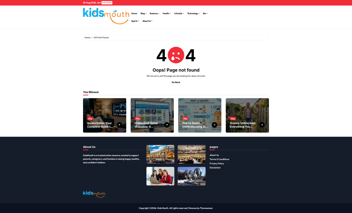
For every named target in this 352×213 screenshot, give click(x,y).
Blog (143, 13)
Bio (204, 13)
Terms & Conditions (219, 159)
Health (166, 13)
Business (154, 13)
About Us (146, 21)
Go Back (176, 82)
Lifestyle (178, 13)
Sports (134, 21)
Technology (192, 13)
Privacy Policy (217, 163)
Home (134, 13)
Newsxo (193, 208)
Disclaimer (215, 167)
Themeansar (206, 208)
